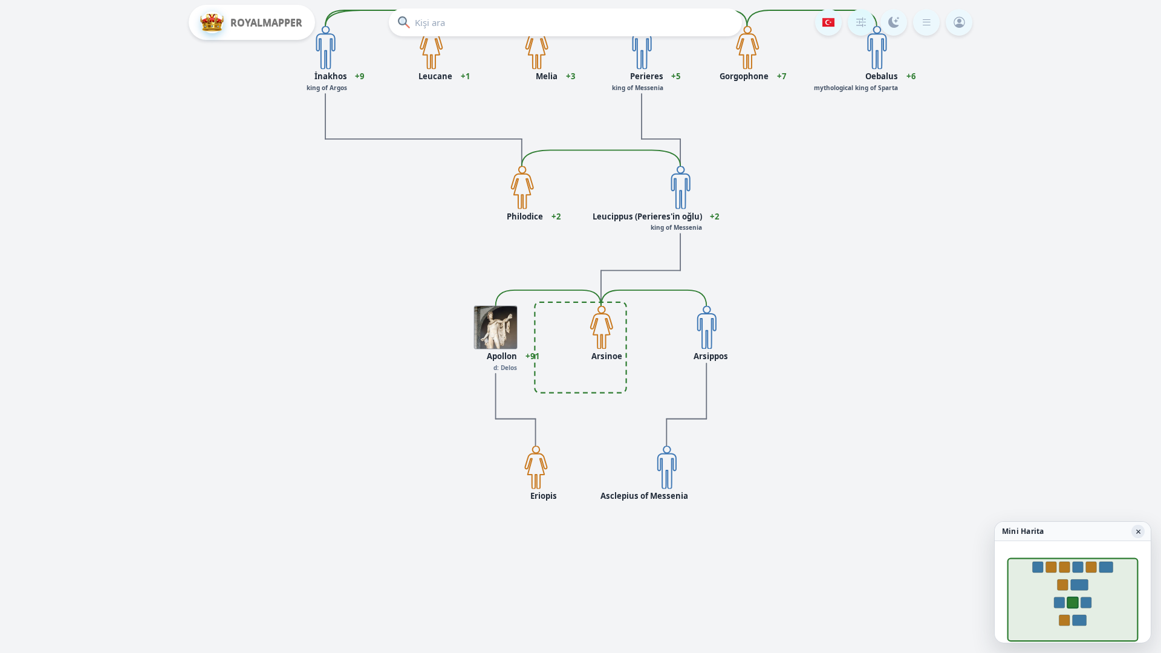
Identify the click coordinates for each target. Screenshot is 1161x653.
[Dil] (828, 22)
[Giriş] (959, 22)
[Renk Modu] (893, 22)
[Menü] (926, 22)
